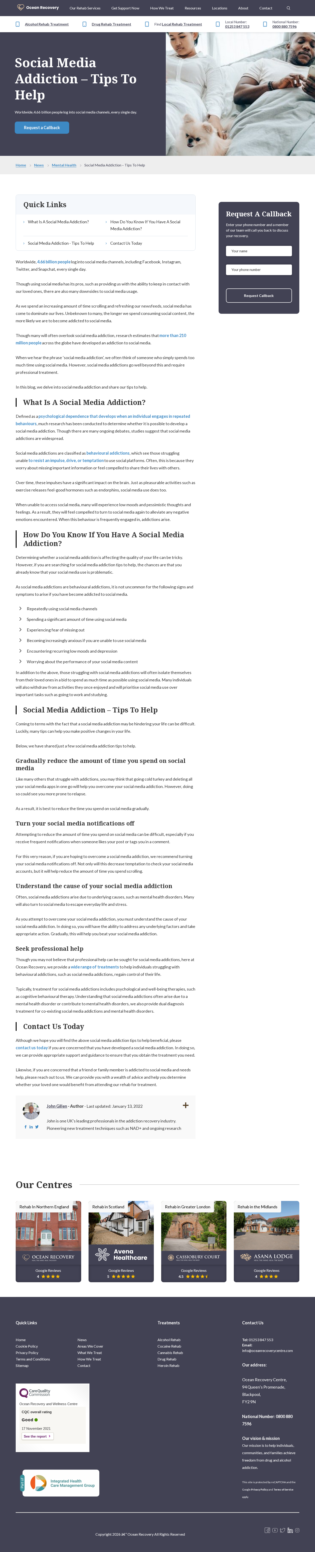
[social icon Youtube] (275, 1531)
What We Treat (89, 1352)
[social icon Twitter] (282, 1531)
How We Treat (162, 8)
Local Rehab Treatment (182, 24)
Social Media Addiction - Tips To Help (61, 243)
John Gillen (57, 1106)
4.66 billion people (54, 261)
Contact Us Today (126, 243)
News (39, 165)
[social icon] (297, 1531)
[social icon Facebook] (267, 1531)
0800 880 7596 (284, 26)
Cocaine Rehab (169, 1346)
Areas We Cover (90, 1346)
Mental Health (64, 165)
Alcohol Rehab (169, 1339)
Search (288, 5)
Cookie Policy (27, 1346)
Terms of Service (283, 1489)
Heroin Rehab (168, 1365)
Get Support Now (125, 8)
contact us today (32, 1047)
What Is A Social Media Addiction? (58, 221)
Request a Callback (42, 127)
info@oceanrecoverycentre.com (267, 1350)
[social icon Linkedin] (290, 1531)
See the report (35, 1436)
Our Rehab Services (85, 8)
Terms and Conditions (33, 1359)
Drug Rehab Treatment (111, 24)
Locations (219, 8)
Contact (265, 8)
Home (21, 165)
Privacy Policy (27, 1352)
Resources (193, 8)
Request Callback (259, 295)
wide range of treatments (95, 966)
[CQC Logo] (34, 1397)
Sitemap (22, 1365)
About (243, 8)
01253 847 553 (237, 26)
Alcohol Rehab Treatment (47, 24)
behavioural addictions (108, 453)
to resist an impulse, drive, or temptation (66, 460)
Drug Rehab (167, 1359)
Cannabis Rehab (170, 1352)
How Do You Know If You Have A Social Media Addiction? (145, 225)
